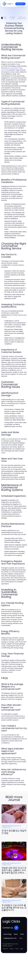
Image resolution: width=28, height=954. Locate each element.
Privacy (11, 948)
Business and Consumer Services (22, 17)
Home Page (8, 934)
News (16, 934)
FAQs (22, 934)
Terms (17, 948)
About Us (5, 948)
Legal (21, 948)
